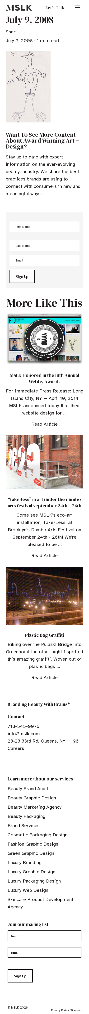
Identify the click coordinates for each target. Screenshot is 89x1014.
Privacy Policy (60, 1010)
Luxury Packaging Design (34, 881)
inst (32, 763)
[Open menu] (77, 7)
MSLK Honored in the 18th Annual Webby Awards (44, 378)
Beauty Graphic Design (32, 798)
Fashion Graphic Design (33, 844)
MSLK (19, 7)
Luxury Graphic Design (31, 872)
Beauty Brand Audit (28, 789)
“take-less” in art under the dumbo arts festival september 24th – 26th (44, 502)
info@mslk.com (24, 734)
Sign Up (22, 276)
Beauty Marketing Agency (34, 807)
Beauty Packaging (26, 816)
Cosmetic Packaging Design (37, 835)
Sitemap (75, 1010)
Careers (16, 748)
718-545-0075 (23, 726)
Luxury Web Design (28, 890)
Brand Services (24, 826)
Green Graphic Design (31, 853)
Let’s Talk (55, 7)
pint (24, 763)
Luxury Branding (25, 862)
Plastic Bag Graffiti (44, 635)
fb (10, 763)
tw (17, 763)
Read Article (44, 424)
